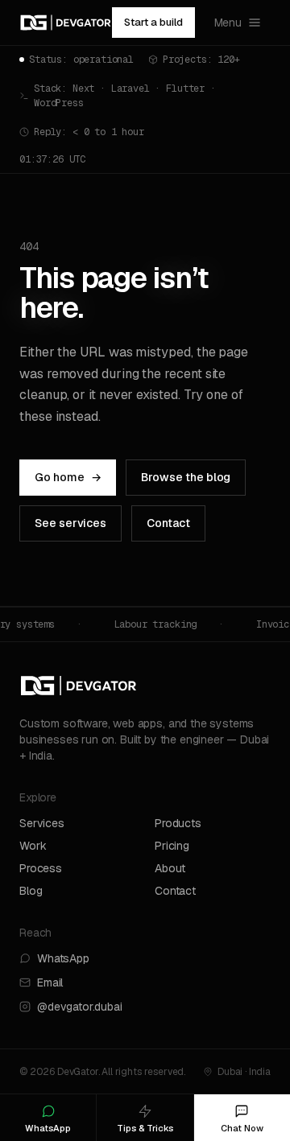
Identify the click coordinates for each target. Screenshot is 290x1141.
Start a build (153, 22)
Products (178, 823)
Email (50, 982)
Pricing (172, 845)
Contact (168, 523)
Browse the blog (185, 477)
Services (41, 823)
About (170, 868)
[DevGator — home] (65, 22)
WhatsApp (63, 958)
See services (70, 523)
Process (40, 868)
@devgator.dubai (79, 1006)
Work (32, 845)
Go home (68, 477)
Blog (30, 891)
